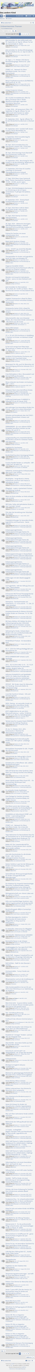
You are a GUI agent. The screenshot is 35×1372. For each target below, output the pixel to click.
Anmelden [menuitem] (34, 16)
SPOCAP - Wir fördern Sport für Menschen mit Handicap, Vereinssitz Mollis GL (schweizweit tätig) (19, 686)
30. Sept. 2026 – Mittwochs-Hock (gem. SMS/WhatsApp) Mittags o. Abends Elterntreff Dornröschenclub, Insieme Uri (19, 225)
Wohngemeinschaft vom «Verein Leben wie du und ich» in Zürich (19, 894)
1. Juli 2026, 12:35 (23, 219)
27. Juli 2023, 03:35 (23, 966)
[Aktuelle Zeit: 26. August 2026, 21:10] (30, 23)
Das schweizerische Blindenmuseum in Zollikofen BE (18, 1097)
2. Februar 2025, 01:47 (24, 483)
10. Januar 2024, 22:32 (24, 839)
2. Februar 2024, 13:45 (24, 809)
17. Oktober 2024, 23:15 (24, 644)
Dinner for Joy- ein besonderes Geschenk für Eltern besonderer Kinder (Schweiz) (20, 1244)
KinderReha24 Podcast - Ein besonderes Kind (18, 641)
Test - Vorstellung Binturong (14, 1013)
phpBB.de (24, 1367)
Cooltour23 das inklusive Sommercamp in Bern (19, 1020)
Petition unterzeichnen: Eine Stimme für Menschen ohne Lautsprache (18, 1089)
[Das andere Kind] (17, 5)
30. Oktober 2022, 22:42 (24, 1211)
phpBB (12, 1363)
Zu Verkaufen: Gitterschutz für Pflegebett (19, 929)
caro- (15, 1261)
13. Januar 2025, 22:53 (24, 507)
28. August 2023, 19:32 (24, 958)
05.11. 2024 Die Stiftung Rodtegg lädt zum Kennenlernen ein (19, 649)
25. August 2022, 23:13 (23, 1261)
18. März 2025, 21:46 (24, 456)
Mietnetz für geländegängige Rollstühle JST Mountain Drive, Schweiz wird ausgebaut (19, 1074)
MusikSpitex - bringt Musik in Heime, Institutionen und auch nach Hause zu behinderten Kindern (18, 480)
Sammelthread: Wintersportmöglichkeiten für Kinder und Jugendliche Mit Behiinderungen (19, 875)
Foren (5, 16)
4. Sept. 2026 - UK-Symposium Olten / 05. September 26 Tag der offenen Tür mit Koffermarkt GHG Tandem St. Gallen (19, 111)
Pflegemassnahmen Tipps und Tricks (19, 811)
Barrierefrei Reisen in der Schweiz (16, 941)
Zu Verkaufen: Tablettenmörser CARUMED (19, 935)
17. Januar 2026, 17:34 (24, 351)
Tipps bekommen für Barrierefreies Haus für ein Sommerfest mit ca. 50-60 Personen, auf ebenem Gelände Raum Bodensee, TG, (20, 836)
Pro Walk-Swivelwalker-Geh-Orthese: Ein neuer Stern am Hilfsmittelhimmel (19, 1028)
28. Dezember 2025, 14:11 (25, 359)
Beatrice (16, 45)
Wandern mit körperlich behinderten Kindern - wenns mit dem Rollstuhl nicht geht (18, 279)
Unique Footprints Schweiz (14, 90)
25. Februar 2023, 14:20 (24, 1030)
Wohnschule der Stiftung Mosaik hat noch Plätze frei (19, 1122)
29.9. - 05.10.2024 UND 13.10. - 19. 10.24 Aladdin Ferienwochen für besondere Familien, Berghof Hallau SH (19, 666)
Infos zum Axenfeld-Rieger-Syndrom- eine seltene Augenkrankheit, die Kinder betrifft (19, 902)
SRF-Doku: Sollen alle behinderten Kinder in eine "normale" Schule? (20, 505)
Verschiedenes (14, 412)
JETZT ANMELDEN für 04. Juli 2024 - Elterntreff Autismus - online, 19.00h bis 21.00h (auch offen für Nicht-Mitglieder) (18, 713)
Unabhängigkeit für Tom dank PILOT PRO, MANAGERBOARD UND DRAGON (19, 948)
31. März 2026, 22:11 (24, 313)
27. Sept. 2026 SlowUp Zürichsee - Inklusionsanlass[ (17, 216)
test (7, 997)
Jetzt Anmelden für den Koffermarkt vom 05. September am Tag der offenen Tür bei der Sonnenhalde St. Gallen (19, 42)
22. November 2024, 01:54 (25, 606)
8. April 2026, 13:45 (23, 293)
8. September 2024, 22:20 (25, 679)
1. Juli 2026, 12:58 (23, 156)
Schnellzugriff (2, 16)
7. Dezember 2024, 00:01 (25, 581)
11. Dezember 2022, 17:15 (25, 1099)
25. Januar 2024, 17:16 (24, 828)
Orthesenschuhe (11, 1059)
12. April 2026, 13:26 (23, 271)
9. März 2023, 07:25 (28, 1022)
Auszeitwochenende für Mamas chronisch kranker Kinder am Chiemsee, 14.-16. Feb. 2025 (19, 613)
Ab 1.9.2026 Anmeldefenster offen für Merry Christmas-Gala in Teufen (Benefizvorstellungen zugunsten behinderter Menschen (18, 100)
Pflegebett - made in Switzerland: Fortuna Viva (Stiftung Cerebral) (19, 489)
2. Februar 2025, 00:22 (24, 491)
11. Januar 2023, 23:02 (24, 1054)
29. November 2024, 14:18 (25, 597)
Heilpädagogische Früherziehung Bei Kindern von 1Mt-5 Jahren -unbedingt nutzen (18, 740)
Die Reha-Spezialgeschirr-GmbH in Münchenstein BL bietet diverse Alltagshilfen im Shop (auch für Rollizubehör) (17, 919)
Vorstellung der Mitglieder (16, 1015)
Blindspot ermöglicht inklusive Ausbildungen (15, 1066)
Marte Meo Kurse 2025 (13, 1301)
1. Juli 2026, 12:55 (23, 173)
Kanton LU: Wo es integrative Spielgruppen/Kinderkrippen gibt (16, 1334)
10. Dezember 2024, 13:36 (25, 573)
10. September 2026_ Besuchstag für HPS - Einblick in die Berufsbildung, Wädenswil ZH (20, 161)
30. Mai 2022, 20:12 (23, 1310)
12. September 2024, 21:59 (25, 669)
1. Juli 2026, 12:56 (23, 164)
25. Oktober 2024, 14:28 (24, 636)
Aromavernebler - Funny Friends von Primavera (17, 972)
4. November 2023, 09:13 (25, 912)
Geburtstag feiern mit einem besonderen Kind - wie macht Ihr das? (19, 1163)
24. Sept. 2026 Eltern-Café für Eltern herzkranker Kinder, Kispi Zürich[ (17, 208)
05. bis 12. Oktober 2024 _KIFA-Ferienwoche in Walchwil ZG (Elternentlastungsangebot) (16, 731)
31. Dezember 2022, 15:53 (27, 1060)
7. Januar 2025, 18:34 (24, 515)
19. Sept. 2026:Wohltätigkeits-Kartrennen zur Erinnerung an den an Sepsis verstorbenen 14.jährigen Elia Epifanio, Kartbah (19, 191)
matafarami (17, 1060)
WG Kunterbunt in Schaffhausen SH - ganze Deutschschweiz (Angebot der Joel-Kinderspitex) (19, 1235)
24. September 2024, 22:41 (25, 652)
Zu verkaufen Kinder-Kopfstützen (16, 790)
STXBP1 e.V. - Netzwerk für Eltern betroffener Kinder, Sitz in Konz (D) (17, 826)
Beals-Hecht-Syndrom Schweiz (15, 241)
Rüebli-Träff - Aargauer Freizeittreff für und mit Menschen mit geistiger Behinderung (19, 956)
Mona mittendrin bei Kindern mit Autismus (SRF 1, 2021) (19, 383)
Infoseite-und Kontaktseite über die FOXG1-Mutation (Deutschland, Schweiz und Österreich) (20, 417)
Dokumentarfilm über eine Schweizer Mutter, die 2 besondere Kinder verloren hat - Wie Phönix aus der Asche (20, 320)
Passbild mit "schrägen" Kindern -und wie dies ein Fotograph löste (19, 1035)
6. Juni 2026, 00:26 (23, 236)
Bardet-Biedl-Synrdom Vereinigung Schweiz (20, 455)
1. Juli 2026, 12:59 (23, 148)
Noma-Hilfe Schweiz (12, 328)
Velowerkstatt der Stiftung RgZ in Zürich (18, 756)
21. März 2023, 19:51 (24, 1008)
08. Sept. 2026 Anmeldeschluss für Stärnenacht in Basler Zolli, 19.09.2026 (18, 145)
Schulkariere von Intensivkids (17, 509)
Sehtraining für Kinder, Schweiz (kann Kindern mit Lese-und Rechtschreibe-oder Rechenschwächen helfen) (19, 633)
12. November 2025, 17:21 (25, 393)
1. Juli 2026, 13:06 (23, 104)
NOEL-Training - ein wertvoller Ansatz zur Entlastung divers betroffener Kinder (19, 704)
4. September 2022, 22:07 (25, 1247)
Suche (3, 18)
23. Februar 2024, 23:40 (23, 791)
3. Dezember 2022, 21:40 (25, 1165)
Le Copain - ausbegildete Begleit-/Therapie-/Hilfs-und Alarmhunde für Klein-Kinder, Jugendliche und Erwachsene (19, 1132)
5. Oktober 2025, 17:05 (24, 410)
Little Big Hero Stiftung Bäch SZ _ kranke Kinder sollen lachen (18, 1252)
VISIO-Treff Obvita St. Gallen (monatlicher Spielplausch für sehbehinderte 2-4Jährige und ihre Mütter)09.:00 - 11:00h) (19, 1143)
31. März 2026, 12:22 (24, 323)
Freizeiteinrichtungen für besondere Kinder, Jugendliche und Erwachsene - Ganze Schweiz (20, 522)
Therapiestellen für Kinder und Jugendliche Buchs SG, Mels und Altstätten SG (19, 257)
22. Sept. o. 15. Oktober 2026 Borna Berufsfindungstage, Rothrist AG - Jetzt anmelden (18, 61)
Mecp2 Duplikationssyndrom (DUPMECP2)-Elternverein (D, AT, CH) (19, 81)
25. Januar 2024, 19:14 (24, 819)
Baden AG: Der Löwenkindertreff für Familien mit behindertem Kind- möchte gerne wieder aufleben (18, 846)
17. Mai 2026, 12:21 (23, 250)
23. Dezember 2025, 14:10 (25, 369)
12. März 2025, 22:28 (24, 466)
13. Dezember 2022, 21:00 (25, 1091)
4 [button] (26, 34)
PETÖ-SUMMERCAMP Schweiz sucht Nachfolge (17, 657)
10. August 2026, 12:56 (24, 74)
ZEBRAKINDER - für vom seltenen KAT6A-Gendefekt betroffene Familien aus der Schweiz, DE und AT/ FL (19, 428)
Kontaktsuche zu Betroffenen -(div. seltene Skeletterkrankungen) (19, 763)
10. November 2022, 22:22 (25, 1194)
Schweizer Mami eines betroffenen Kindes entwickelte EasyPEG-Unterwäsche (19, 391)
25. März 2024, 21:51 (24, 744)
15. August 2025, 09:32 (24, 431)
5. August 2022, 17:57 (24, 1277)
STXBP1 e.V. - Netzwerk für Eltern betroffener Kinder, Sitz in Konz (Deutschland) (16, 71)
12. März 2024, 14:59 (24, 752)
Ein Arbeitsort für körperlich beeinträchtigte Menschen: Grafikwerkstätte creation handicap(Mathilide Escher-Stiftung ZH (20, 885)
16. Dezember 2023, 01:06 (25, 849)
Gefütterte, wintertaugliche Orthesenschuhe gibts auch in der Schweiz (20, 471)
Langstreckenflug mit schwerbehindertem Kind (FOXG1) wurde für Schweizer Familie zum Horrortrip (19, 439)
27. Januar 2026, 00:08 (24, 340)
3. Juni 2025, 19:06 (23, 442)
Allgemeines (13, 238)
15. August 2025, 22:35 (24, 420)
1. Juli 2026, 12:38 (23, 203)
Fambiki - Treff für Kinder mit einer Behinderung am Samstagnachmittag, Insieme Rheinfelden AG (18, 1180)
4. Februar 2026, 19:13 (24, 329)
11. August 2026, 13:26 (24, 45)
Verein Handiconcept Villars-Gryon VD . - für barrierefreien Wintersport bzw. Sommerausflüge (20, 782)
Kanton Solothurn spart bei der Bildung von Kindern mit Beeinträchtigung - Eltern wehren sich (20, 866)
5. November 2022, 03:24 (25, 1202)
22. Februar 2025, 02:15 (24, 474)
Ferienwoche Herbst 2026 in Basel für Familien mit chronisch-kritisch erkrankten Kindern (19, 310)
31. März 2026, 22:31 (24, 303)
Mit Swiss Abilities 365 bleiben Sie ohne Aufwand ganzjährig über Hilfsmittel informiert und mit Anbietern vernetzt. (18, 623)
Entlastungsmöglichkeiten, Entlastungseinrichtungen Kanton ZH (17, 547)
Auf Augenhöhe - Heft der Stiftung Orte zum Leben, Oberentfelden (20, 586)
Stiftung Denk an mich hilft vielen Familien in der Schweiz (19, 1171)
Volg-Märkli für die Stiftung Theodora (17, 1218)
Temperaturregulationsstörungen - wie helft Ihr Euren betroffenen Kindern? (19, 1274)
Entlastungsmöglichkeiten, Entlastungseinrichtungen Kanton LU (17, 563)
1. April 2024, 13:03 (23, 734)
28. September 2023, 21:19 (25, 950)
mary (15, 791)
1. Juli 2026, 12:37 (23, 211)
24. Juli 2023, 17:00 (23, 974)
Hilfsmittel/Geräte (14, 475)
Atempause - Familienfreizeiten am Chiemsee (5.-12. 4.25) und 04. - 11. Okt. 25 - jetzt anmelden (20, 603)
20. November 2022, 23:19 (25, 1183)
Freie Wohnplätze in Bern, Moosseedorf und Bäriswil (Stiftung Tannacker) (20, 375)
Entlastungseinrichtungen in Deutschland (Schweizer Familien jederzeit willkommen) (19, 555)
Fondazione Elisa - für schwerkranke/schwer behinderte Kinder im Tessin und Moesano (20, 1200)
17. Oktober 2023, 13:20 (24, 924)
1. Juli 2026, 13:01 (23, 140)
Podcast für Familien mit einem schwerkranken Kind (16, 234)
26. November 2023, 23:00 (25, 869)
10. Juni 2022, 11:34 (23, 1294)
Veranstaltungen (14, 46)
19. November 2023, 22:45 (25, 904)
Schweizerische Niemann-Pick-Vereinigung (19, 1343)
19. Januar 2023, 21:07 (24, 1038)
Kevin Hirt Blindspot (18, 1022)
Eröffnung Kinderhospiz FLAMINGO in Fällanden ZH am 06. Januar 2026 (18, 400)
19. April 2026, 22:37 (23, 260)
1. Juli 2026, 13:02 (23, 132)
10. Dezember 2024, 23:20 (25, 533)
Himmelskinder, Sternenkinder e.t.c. (19, 324)
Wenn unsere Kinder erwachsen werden (20, 66)
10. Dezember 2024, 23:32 (25, 525)
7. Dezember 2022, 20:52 (25, 1117)
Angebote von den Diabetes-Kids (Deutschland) (16, 1266)
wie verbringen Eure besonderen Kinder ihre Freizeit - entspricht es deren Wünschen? (20, 408)
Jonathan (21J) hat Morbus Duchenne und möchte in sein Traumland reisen (19, 357)
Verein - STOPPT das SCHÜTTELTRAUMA (18, 249)
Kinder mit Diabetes (15, 1270)
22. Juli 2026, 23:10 (23, 91)
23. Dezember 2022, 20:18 (25, 1076)
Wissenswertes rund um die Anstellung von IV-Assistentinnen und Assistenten (19, 980)
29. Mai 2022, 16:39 (23, 1337)
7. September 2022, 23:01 (25, 1239)
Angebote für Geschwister (14, 447)
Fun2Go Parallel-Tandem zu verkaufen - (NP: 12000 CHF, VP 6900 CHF (20, 463)
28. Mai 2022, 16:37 (23, 1344)
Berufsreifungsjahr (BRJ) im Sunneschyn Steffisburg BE (18, 910)
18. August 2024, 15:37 (24, 697)
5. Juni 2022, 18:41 (23, 1302)
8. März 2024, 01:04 (23, 758)
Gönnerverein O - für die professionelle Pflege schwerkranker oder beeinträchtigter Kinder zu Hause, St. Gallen (19, 1226)
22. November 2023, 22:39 (25, 896)
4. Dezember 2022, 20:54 (25, 1136)
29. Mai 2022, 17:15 (23, 1327)
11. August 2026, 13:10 (24, 65)
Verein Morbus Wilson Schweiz (15, 1081)
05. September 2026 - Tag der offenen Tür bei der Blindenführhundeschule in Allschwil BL (20, 121)
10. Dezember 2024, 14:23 (25, 549)
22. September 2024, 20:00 (25, 660)
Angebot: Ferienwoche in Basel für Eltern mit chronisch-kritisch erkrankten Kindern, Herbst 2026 (19, 300)
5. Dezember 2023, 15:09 (25, 859)
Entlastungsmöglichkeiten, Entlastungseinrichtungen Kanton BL (17, 539)
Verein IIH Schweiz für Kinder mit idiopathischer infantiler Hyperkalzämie (18, 1105)
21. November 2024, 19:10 (25, 626)
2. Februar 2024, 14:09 (24, 801)
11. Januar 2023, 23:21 (24, 1046)
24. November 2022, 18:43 (25, 1173)
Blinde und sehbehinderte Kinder (18, 777)
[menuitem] (28, 16)
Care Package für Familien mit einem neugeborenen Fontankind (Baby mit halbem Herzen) (17, 798)
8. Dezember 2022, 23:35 (25, 1107)
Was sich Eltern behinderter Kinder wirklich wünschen (19, 1114)
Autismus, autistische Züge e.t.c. (18, 353)
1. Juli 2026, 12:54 (23, 183)
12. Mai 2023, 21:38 (23, 982)
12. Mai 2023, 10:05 (23, 992)
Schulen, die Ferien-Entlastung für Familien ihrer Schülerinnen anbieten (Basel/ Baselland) (19, 1191)
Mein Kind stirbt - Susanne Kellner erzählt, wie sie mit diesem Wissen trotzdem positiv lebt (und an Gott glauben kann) (19, 1005)
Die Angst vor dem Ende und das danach (20, 1009)
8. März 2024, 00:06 (23, 775)
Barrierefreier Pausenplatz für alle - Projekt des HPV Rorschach (19, 749)
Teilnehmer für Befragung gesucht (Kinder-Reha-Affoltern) (19, 1308)
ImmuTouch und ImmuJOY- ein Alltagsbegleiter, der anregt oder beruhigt (19, 1052)
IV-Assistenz (13, 999)
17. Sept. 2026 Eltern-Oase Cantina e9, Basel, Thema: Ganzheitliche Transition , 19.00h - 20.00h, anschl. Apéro (18, 180)
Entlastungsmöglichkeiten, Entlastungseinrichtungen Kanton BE (17, 570)
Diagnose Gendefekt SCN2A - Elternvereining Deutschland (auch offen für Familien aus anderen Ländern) (20, 267)
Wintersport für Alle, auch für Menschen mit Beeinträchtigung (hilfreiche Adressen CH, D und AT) (20, 366)
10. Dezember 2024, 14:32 (25, 541)
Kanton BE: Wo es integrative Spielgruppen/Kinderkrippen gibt (16, 1316)
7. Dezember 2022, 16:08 (25, 1125)
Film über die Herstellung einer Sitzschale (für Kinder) (19, 513)
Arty (11, 1365)
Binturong (16, 1014)
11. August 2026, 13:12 (24, 55)
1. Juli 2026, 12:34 (23, 228)
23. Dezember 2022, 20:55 (25, 1068)
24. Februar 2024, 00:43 (24, 785)
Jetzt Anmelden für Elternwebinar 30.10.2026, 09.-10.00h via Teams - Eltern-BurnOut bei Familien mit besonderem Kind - (20, 289)
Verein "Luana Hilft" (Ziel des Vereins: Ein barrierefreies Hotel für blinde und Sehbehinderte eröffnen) (19, 1291)
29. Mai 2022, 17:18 (23, 1318)
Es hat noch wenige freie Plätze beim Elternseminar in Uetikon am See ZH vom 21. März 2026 (19, 348)
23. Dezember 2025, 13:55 (25, 377)
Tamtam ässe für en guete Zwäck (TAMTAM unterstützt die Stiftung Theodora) (19, 722)
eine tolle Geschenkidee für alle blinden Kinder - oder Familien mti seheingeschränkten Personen (18, 856)
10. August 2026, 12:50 (24, 84)
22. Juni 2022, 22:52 (23, 1285)
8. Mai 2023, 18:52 (22, 998)
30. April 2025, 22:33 (23, 449)
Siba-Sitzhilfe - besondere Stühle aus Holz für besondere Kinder (19, 1043)
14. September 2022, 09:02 (25, 1229)
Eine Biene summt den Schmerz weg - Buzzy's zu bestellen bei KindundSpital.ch (19, 807)
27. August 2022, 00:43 (24, 1255)
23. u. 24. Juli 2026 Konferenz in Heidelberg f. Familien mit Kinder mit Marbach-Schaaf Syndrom (20, 337)
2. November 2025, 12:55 (25, 402)
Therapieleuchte (11, 1259)
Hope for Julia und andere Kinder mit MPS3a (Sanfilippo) (20, 1209)
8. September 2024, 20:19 (25, 689)
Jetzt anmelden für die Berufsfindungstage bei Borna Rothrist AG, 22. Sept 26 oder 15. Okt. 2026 (19, 52)
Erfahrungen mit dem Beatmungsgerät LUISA (18, 579)
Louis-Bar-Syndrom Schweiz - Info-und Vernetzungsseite (18, 695)
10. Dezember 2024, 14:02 (25, 565)
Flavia (15, 998)
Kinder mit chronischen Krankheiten (19, 803)
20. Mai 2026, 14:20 (23, 243)
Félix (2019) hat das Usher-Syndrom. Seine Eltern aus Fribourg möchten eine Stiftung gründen (19, 772)
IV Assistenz (13, 984)
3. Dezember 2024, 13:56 (25, 589)
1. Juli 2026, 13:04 (23, 114)
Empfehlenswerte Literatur (16, 501)
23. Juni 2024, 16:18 (23, 716)
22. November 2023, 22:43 (25, 888)
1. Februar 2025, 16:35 (24, 499)
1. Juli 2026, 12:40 (23, 195)
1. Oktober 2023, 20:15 (24, 942)
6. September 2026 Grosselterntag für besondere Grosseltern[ (18, 138)
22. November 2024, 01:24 (25, 616)
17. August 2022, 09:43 (24, 1269)
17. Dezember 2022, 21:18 (25, 1082)
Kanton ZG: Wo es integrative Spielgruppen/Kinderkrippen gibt (16, 1325)
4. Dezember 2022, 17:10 (25, 1156)
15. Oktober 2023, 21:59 (24, 930)
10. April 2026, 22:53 (23, 282)
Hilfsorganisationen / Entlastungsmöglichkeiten (21, 314)
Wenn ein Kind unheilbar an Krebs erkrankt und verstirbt (19, 497)
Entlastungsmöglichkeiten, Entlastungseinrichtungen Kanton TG (17, 531)
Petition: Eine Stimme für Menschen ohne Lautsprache (19, 1282)
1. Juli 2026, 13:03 (23, 124)
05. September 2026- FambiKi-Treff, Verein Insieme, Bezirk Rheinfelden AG (19, 130)
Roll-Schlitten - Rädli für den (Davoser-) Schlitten (18, 964)
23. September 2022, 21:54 (25, 1219)
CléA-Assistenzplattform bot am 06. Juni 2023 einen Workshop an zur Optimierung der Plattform (19, 989)
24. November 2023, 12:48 (25, 879)
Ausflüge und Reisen (15, 283)
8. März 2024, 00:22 (23, 766)
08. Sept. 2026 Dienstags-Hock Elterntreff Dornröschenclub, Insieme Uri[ (19, 153)
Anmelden (9, 18)
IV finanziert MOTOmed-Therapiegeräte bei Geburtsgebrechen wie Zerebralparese (19, 594)
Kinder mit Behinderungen (16, 745)
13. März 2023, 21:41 (24, 1014)
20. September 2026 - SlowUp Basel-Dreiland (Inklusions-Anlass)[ (17, 200)
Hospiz (12, 305)
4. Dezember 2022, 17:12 (25, 1146)
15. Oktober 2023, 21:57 (24, 936)
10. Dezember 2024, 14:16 (25, 557)
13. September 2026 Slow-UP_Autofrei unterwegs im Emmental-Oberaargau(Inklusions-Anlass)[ (18, 170)
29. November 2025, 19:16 (25, 385)
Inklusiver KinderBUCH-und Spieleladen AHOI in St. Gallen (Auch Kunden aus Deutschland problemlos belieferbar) (18, 676)
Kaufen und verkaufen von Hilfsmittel (19, 467)
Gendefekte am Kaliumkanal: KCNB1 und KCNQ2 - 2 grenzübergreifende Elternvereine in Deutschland (19, 816)
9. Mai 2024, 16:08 (23, 724)
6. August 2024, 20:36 (24, 706)
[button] (28, 34)
